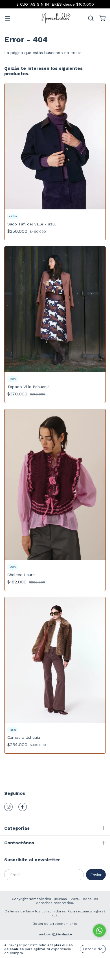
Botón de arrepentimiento (55, 924)
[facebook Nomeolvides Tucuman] (22, 807)
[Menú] (7, 19)
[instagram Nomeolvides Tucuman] (8, 807)
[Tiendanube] (55, 935)
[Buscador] (91, 18)
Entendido (93, 949)
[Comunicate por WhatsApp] (99, 930)
